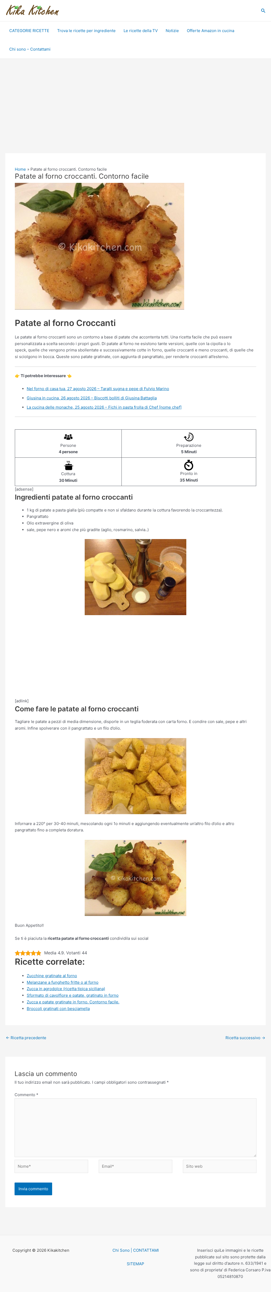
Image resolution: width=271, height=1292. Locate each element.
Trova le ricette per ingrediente (86, 30)
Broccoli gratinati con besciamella (58, 1008)
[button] (263, 10)
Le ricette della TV (141, 30)
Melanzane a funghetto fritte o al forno (62, 982)
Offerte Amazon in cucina (210, 30)
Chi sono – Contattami (30, 49)
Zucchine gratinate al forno (52, 975)
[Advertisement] (135, 114)
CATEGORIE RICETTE (29, 30)
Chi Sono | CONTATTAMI (135, 1250)
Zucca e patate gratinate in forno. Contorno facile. (73, 1001)
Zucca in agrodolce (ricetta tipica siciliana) (66, 988)
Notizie (172, 30)
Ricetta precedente (26, 1037)
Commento (26, 1094)
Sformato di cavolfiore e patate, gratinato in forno (73, 995)
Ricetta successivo (245, 1037)
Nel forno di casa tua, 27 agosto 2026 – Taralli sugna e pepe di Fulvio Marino (98, 388)
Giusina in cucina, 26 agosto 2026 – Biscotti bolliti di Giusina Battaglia (92, 397)
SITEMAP (135, 1263)
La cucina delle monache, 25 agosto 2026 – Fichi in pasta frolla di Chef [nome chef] (104, 407)
